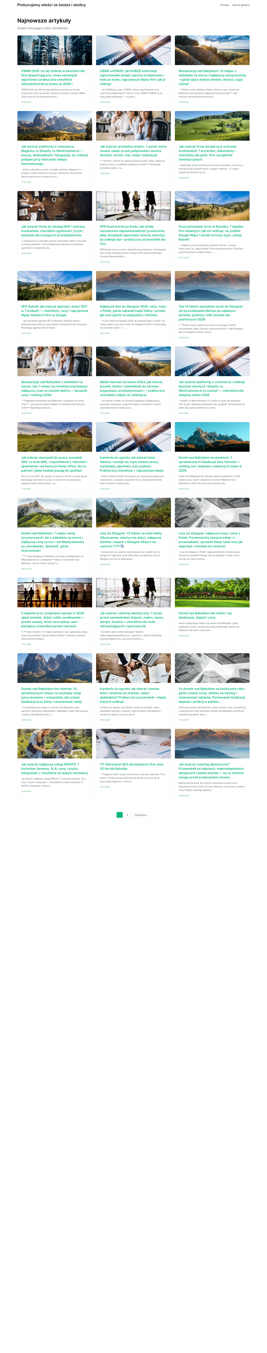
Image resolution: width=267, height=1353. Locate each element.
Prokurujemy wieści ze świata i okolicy (51, 5)
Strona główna (241, 4)
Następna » (141, 814)
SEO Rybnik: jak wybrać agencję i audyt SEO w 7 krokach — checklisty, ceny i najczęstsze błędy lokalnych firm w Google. (54, 311)
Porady (224, 4)
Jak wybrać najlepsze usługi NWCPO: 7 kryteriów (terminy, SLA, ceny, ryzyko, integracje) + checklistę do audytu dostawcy (54, 768)
